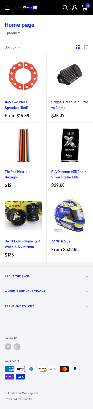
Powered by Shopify (18, 399)
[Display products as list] (86, 47)
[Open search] (65, 7)
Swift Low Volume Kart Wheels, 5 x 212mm (23, 244)
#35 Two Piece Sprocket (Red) (16, 104)
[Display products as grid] (78, 47)
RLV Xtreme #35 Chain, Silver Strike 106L (69, 174)
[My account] (74, 7)
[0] (84, 7)
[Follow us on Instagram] (17, 346)
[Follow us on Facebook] (8, 346)
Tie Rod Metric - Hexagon (17, 174)
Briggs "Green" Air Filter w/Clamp (69, 104)
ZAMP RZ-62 (60, 241)
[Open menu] (7, 8)
